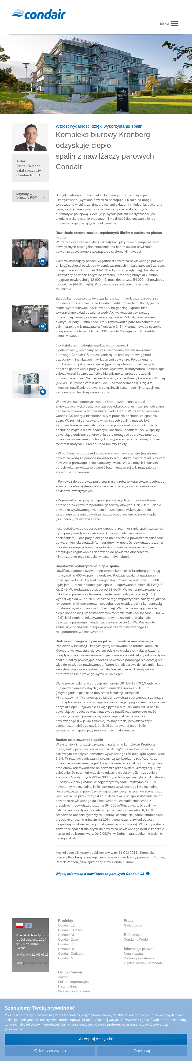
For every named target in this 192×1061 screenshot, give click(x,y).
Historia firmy (68, 986)
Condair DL (66, 935)
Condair (39, 14)
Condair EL (66, 925)
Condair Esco (68, 939)
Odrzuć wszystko (50, 1050)
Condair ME (67, 958)
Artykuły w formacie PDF (26, 195)
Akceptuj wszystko (96, 1039)
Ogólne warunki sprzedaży (143, 963)
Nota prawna (133, 953)
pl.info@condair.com (36, 963)
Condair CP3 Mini (71, 930)
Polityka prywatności (139, 958)
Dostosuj (142, 1050)
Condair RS (66, 949)
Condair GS (66, 944)
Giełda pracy (133, 925)
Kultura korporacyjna (73, 982)
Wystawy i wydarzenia (74, 991)
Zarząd (63, 977)
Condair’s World (136, 939)
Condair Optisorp (70, 953)
